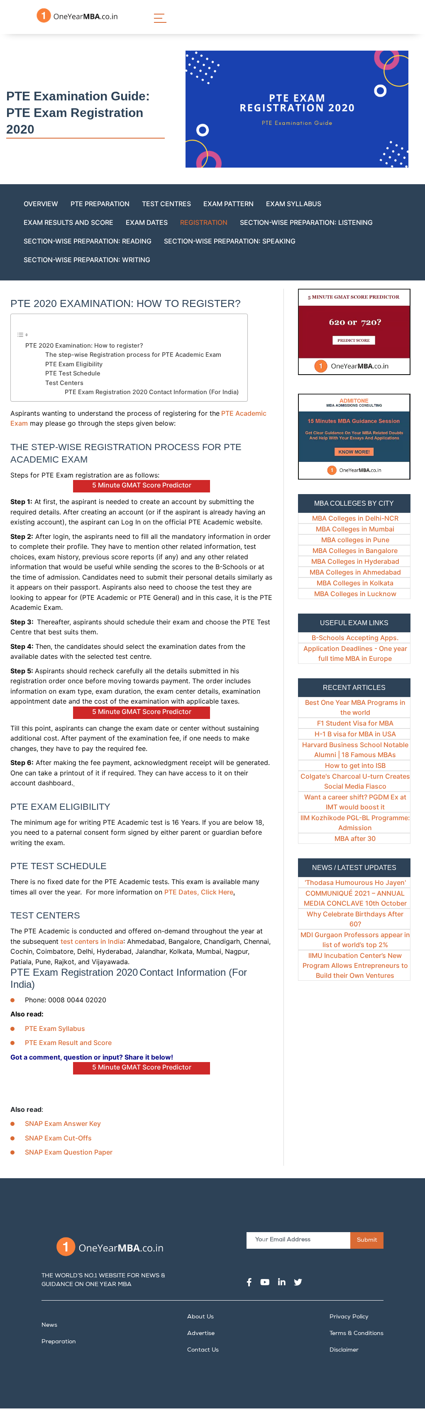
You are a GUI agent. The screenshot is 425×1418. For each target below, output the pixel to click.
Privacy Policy (349, 1317)
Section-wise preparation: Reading (87, 241)
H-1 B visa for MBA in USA (355, 734)
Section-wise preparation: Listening (306, 222)
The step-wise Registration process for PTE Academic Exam (133, 354)
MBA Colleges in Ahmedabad (355, 572)
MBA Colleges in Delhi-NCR (355, 518)
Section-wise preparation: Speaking (230, 241)
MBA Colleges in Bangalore (355, 550)
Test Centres (166, 204)
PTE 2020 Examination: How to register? (84, 345)
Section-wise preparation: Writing (87, 260)
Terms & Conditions (356, 1334)
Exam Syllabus (293, 204)
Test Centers (64, 383)
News (49, 1325)
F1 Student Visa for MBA (355, 723)
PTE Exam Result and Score (68, 1042)
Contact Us (203, 1350)
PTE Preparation (100, 204)
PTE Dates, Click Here (198, 892)
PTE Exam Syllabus (55, 1028)
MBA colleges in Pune (355, 540)
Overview (41, 204)
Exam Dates (147, 222)
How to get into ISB (355, 765)
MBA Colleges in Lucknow (355, 594)
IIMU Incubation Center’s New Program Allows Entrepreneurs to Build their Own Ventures (355, 965)
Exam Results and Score (68, 222)
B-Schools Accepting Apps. (355, 637)
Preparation (59, 1342)
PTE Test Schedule (72, 373)
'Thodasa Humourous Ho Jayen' (355, 882)
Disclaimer (344, 1350)
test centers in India (92, 941)
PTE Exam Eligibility (74, 364)
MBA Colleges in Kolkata (355, 583)
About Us (200, 1317)
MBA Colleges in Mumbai (355, 529)
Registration (203, 222)
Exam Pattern (228, 204)
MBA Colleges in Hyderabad (355, 561)
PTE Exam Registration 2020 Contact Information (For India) (152, 392)
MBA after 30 (355, 838)
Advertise (201, 1334)
